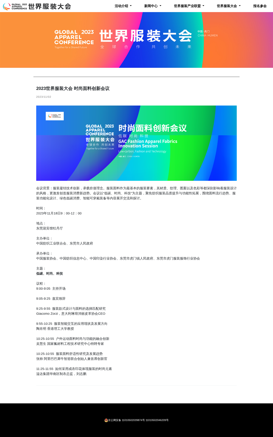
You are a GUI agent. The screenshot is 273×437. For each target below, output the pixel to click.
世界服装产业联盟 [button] (188, 6)
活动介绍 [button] (122, 6)
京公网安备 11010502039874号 (126, 420)
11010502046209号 (157, 420)
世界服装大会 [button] (227, 6)
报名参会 (260, 6)
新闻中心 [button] (151, 6)
